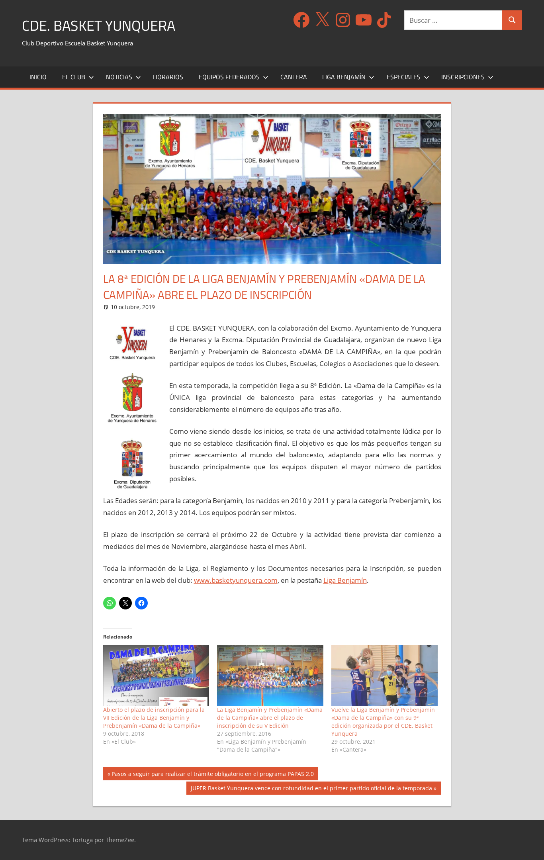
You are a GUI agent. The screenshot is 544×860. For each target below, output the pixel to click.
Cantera (293, 77)
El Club (73, 77)
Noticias (119, 77)
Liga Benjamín (344, 77)
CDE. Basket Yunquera (98, 25)
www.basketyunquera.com (236, 580)
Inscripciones (463, 77)
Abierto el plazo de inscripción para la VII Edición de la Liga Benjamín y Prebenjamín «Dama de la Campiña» (154, 717)
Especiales (404, 77)
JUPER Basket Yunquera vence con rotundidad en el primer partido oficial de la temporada (311, 789)
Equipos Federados (229, 77)
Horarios (168, 77)
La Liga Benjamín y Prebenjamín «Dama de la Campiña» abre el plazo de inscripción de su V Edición (270, 717)
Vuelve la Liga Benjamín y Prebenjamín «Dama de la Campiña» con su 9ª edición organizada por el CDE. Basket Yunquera (383, 721)
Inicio (38, 77)
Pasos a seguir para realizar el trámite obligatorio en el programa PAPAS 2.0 (212, 775)
